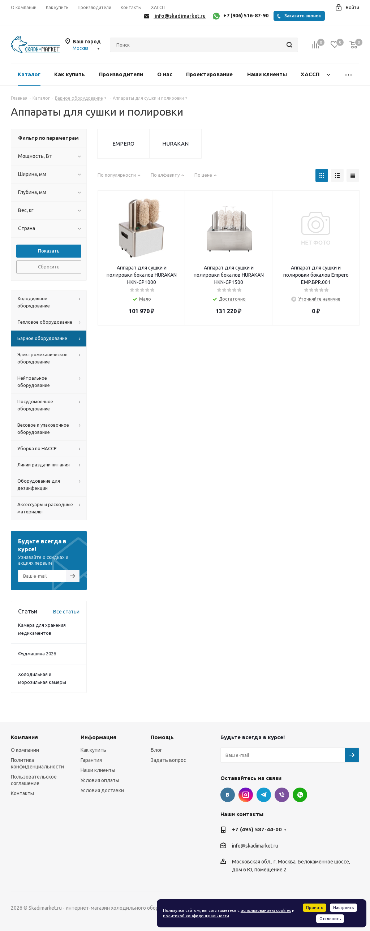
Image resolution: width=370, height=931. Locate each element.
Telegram (264, 795)
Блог (156, 750)
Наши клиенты (98, 770)
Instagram (245, 795)
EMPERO (123, 144)
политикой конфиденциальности (196, 916)
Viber (282, 795)
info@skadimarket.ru (255, 846)
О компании (25, 750)
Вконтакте (227, 795)
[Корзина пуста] (353, 45)
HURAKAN (175, 144)
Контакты (22, 793)
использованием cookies (266, 910)
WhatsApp (300, 795)
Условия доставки (102, 790)
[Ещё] (348, 74)
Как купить (93, 750)
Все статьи (66, 612)
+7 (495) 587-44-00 (257, 829)
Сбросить (49, 266)
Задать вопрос (168, 760)
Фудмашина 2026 (37, 653)
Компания (24, 737)
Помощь (162, 737)
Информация (98, 737)
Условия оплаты (100, 780)
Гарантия (91, 760)
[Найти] (289, 45)
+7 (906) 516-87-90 (245, 15)
